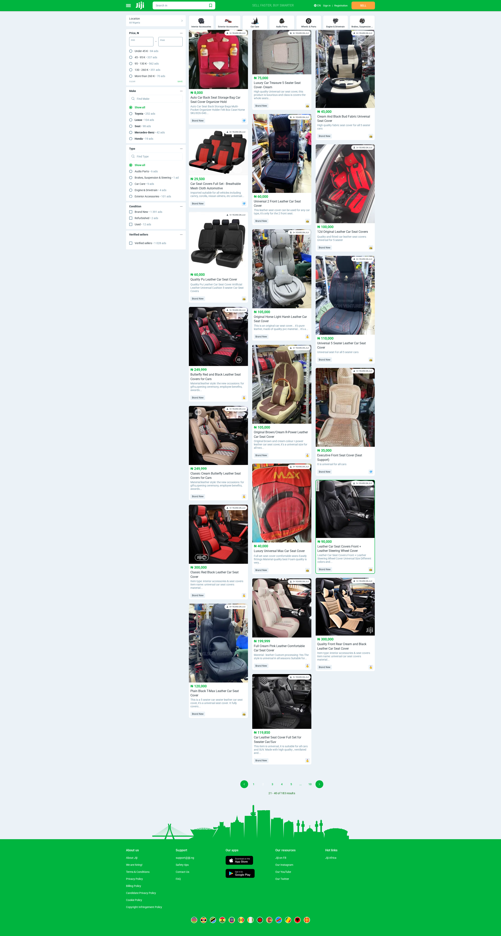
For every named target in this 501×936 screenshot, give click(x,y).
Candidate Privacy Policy (141, 893)
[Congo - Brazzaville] (288, 920)
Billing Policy (133, 885)
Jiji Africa (330, 857)
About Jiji (131, 857)
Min (133, 40)
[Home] (140, 5)
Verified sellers (150, 243)
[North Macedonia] (307, 920)
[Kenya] (194, 920)
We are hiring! (134, 864)
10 (310, 784)
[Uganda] (203, 920)
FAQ (178, 878)
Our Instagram (284, 864)
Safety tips (182, 864)
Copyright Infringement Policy (144, 907)
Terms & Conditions (138, 871)
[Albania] (297, 920)
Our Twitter (282, 878)
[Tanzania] (213, 920)
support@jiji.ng (185, 857)
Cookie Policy (134, 900)
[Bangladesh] (260, 920)
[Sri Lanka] (269, 920)
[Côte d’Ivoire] (250, 920)
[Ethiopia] (232, 920)
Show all (140, 107)
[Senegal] (241, 920)
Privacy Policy (134, 878)
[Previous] (244, 784)
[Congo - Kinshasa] (279, 920)
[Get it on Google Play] (240, 874)
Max (162, 40)
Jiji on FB (280, 857)
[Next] (319, 784)
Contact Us (182, 871)
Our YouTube (283, 871)
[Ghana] (222, 920)
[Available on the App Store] (239, 861)
